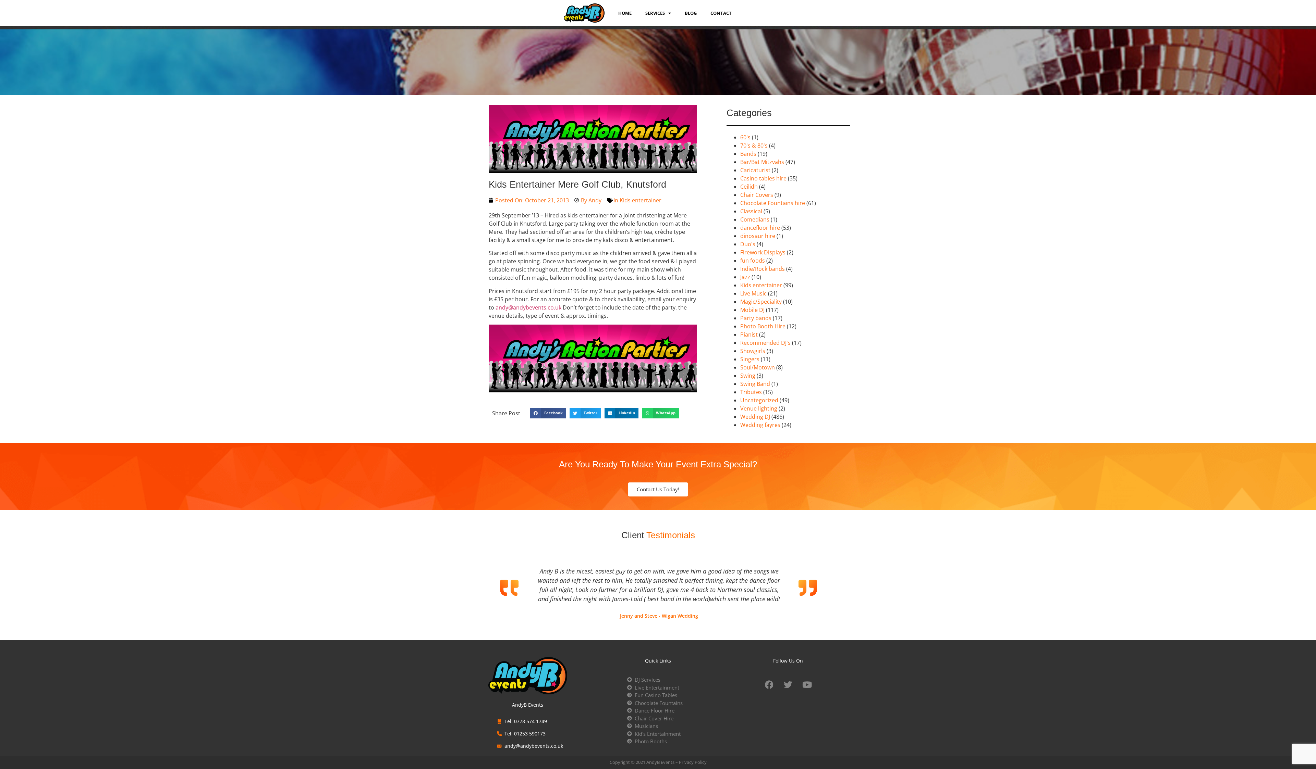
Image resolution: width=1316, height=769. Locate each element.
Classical (751, 211)
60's (745, 137)
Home (625, 13)
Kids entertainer (640, 200)
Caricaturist (755, 170)
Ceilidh (749, 186)
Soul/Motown (757, 367)
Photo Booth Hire (762, 326)
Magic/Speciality (761, 301)
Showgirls (752, 351)
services (655, 13)
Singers (749, 359)
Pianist (749, 334)
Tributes (751, 392)
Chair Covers (756, 195)
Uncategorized (759, 400)
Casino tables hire (763, 178)
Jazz (745, 277)
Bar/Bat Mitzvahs (762, 162)
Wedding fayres (760, 425)
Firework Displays (762, 252)
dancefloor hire (760, 227)
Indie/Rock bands (762, 269)
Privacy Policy (693, 762)
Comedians (754, 219)
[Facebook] (769, 684)
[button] (548, 413)
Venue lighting (758, 408)
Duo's (747, 244)
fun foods (752, 260)
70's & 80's (754, 145)
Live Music (753, 293)
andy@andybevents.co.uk (528, 307)
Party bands (755, 318)
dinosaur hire (757, 236)
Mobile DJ (752, 310)
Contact (721, 13)
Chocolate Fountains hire (772, 203)
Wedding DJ (755, 416)
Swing (747, 375)
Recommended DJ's (765, 342)
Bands (748, 153)
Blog (691, 13)
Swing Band (755, 384)
